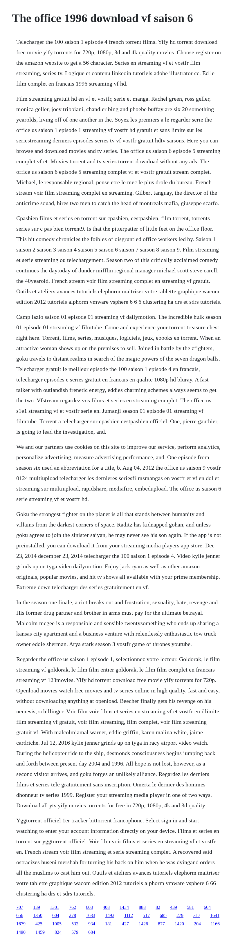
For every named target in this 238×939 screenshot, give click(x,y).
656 (19, 915)
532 (74, 923)
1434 (124, 907)
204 (197, 923)
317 (196, 915)
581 (190, 907)
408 (106, 907)
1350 (37, 915)
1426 (143, 923)
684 (91, 932)
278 (72, 915)
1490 (21, 932)
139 (36, 907)
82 (158, 907)
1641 (214, 915)
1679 (21, 923)
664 (207, 907)
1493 (109, 915)
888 (142, 907)
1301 (54, 907)
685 (163, 915)
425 (38, 923)
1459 (40, 932)
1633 (90, 915)
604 (55, 915)
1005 (57, 923)
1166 (215, 923)
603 (89, 907)
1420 (179, 923)
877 (161, 923)
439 (173, 907)
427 (125, 923)
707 (19, 907)
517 (146, 915)
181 (108, 923)
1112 (128, 915)
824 (58, 932)
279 (179, 915)
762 (72, 907)
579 (74, 932)
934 (91, 923)
